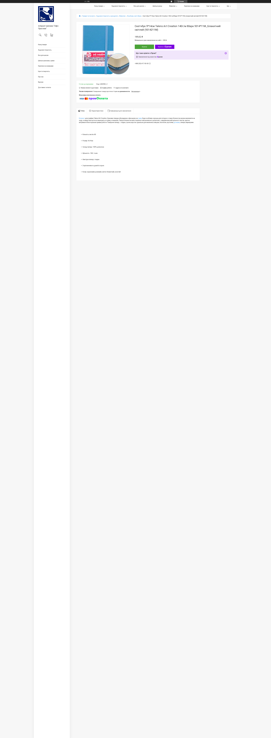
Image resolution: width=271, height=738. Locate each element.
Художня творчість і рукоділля (107, 16)
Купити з (161, 47)
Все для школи (43, 55)
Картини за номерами (45, 66)
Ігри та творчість (44, 71)
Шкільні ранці (157, 6)
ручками (177, 122)
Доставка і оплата (44, 87)
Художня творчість (45, 50)
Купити (144, 47)
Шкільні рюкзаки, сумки (46, 61)
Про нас (41, 77)
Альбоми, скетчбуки (134, 16)
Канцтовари (42, 44)
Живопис (172, 6)
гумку (140, 118)
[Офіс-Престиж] (52, 14)
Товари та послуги (88, 16)
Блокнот (82, 118)
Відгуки (40, 82)
